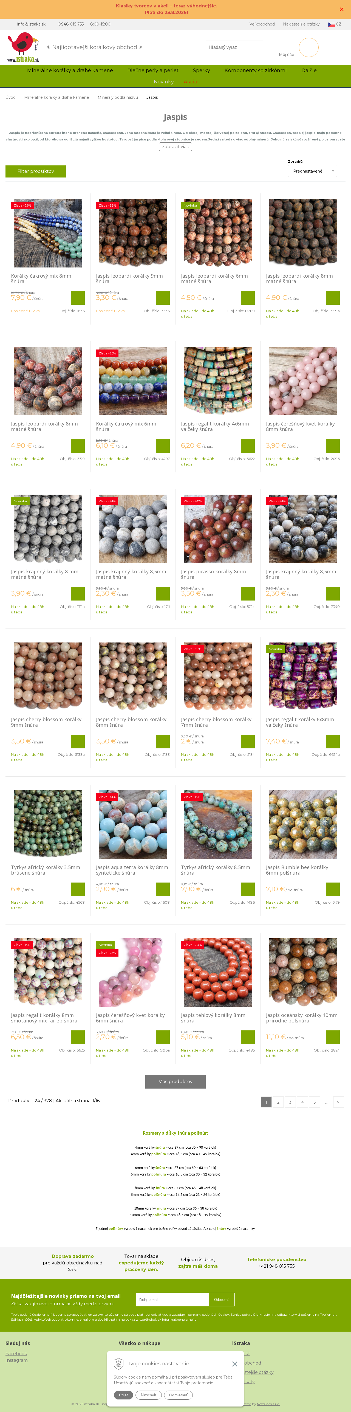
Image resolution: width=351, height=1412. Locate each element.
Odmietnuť (178, 1395)
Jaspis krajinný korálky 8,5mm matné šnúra (131, 574)
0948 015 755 (71, 24)
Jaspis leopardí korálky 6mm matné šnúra (214, 278)
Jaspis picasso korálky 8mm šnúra (213, 574)
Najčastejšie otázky (301, 24)
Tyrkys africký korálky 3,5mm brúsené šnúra (45, 870)
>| (339, 1102)
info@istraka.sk (31, 24)
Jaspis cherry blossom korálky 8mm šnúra (131, 722)
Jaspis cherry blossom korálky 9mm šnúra (46, 722)
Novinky (164, 82)
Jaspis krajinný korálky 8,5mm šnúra (301, 574)
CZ (338, 24)
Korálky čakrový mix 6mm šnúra (126, 426)
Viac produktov (176, 1081)
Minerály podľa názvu (118, 97)
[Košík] (309, 47)
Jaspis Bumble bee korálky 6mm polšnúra (297, 870)
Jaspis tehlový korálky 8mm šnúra (213, 1018)
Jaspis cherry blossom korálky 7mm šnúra (216, 722)
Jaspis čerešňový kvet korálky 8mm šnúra (300, 426)
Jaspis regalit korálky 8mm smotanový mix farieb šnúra (44, 1018)
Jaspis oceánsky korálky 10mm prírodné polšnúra (302, 1018)
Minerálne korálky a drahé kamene (56, 97)
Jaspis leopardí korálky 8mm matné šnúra (299, 278)
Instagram (16, 1360)
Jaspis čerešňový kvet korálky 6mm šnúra (130, 1018)
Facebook (16, 1353)
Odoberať (221, 1300)
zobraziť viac (175, 146)
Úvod (10, 97)
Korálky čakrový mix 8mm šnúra (41, 278)
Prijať (123, 1395)
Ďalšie (309, 70)
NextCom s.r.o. (268, 1404)
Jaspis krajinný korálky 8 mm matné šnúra (44, 574)
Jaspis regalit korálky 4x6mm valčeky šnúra (215, 426)
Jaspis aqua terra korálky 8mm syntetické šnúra (132, 870)
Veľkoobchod (262, 24)
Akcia (190, 82)
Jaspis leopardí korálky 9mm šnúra (129, 278)
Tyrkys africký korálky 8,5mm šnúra (215, 870)
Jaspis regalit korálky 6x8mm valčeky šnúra (300, 722)
